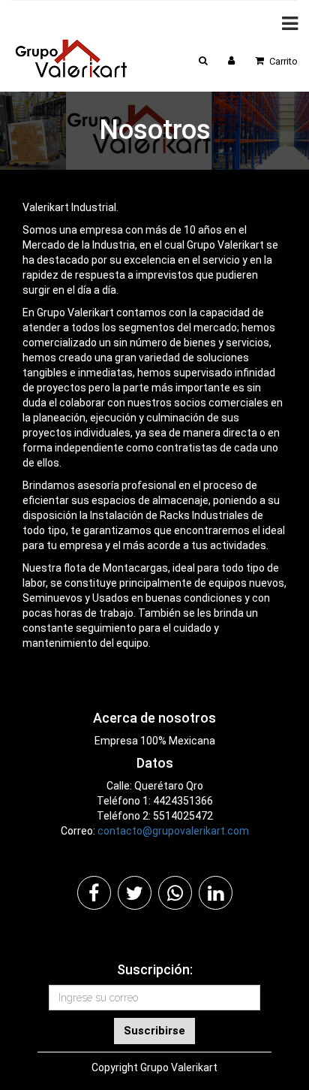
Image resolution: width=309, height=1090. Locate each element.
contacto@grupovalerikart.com (173, 831)
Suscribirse (154, 1030)
